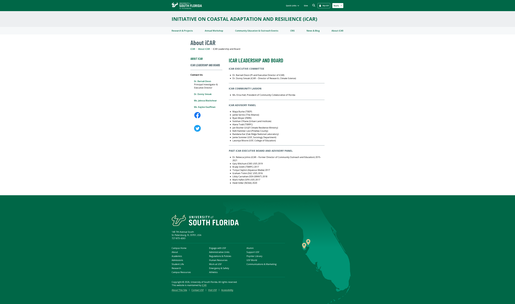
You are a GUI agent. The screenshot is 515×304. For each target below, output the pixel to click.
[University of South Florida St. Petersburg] (187, 5)
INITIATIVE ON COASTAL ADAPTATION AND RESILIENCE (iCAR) (244, 19)
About (175, 252)
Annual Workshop (214, 30)
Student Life (178, 264)
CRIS (292, 30)
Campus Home (179, 248)
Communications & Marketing (262, 264)
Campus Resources (181, 272)
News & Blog (313, 30)
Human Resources (218, 260)
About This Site (179, 290)
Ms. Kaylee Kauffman (205, 107)
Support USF (253, 252)
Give (306, 5)
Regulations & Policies (220, 256)
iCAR (192, 48)
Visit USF (212, 290)
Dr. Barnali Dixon (202, 81)
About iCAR (337, 30)
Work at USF (215, 264)
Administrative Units (219, 252)
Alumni (250, 248)
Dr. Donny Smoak (203, 94)
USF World (252, 260)
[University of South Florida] (205, 220)
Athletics (213, 272)
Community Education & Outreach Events (256, 30)
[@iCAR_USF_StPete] (208, 128)
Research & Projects (182, 30)
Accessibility (227, 290)
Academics (177, 256)
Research (176, 268)
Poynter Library (254, 256)
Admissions (177, 260)
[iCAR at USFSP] (208, 115)
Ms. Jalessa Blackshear (205, 100)
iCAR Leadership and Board (205, 65)
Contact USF (198, 290)
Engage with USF (217, 248)
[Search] (313, 5)
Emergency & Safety (219, 268)
